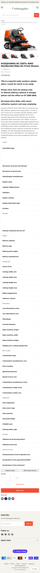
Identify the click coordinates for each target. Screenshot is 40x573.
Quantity (3, 474)
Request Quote (10, 470)
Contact (6, 564)
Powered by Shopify (20, 569)
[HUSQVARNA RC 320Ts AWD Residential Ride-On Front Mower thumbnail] (5, 56)
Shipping (31, 564)
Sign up (28, 524)
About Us (24, 564)
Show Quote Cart (30, 470)
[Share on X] (5, 498)
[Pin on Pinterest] (13, 498)
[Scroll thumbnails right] (37, 56)
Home (3, 21)
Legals (18, 564)
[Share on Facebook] (2, 498)
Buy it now (20, 490)
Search (12, 564)
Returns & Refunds (20, 566)
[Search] (36, 15)
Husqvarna (6, 69)
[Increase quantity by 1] (17, 478)
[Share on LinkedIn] (9, 498)
